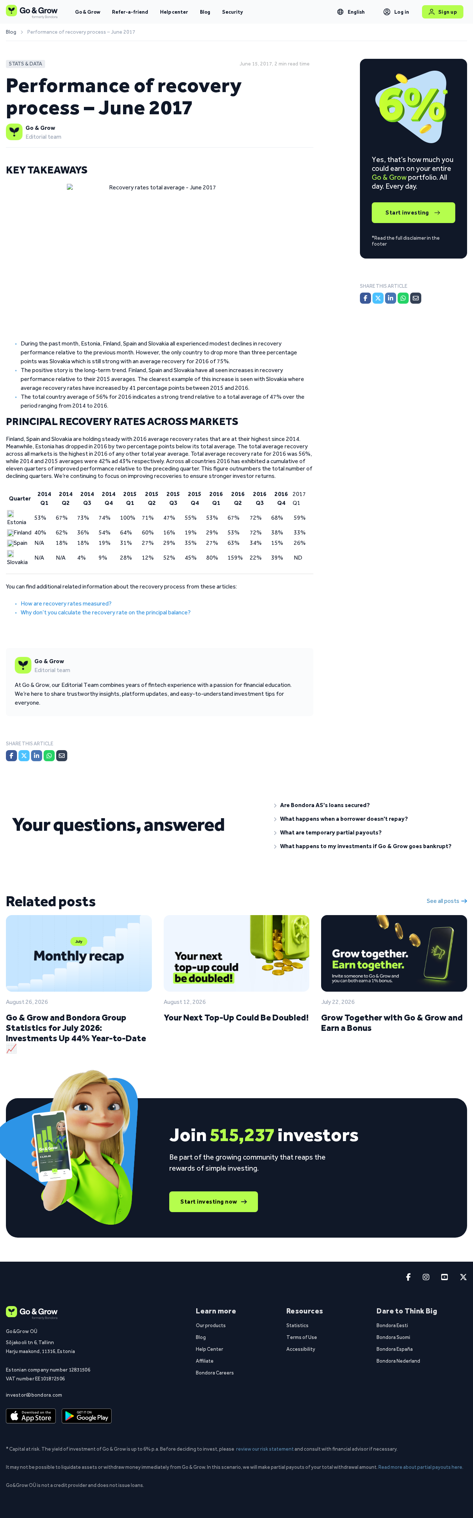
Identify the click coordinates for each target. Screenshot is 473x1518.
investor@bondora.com (34, 1395)
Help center (174, 12)
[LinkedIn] (36, 755)
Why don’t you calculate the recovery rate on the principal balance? (106, 612)
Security (232, 12)
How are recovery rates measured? (66, 603)
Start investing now (208, 1201)
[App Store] (31, 1416)
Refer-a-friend (130, 12)
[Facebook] (11, 755)
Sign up (447, 12)
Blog (205, 12)
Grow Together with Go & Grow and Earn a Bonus (392, 1022)
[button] (367, 805)
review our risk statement (265, 1449)
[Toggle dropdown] (340, 12)
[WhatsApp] (49, 755)
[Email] (61, 755)
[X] (24, 755)
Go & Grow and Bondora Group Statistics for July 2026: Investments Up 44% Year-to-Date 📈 (76, 1033)
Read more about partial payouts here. (420, 1467)
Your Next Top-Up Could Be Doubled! (236, 1017)
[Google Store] (87, 1416)
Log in (401, 12)
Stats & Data (25, 64)
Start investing (407, 212)
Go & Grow (87, 12)
